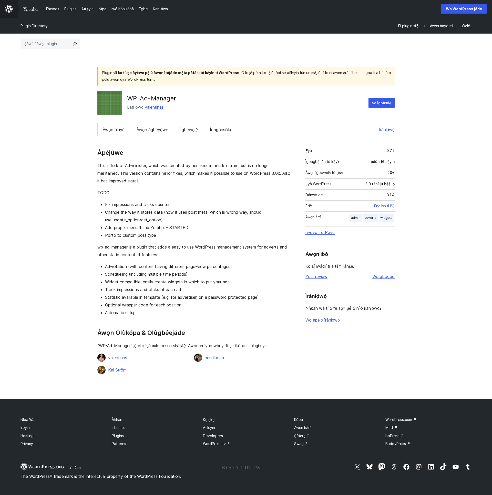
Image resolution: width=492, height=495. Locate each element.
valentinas (154, 107)
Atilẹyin (209, 427)
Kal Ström (117, 370)
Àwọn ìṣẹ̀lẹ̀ (303, 427)
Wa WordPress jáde (464, 9)
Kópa (298, 419)
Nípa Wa (27, 419)
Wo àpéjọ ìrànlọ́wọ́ (322, 320)
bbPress (394, 436)
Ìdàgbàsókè (221, 129)
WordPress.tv (216, 443)
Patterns (119, 443)
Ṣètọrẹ (302, 436)
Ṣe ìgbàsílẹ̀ (381, 103)
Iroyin (25, 427)
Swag (301, 443)
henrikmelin (215, 357)
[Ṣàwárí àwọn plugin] (75, 44)
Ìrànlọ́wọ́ (387, 129)
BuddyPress (397, 443)
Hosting (27, 436)
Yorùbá (75, 468)
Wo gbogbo (383, 276)
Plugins (118, 436)
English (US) (384, 206)
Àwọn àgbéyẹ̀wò (152, 129)
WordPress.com (400, 419)
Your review (316, 276)
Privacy (26, 443)
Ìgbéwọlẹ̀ (189, 129)
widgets (386, 218)
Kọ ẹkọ (208, 419)
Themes (119, 427)
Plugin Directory (34, 26)
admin (355, 218)
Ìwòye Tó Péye (320, 232)
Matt (391, 427)
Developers (213, 436)
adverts (370, 218)
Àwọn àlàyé (114, 129)
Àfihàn (117, 419)
